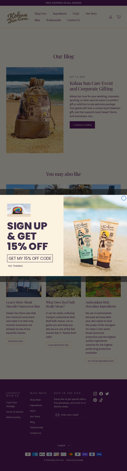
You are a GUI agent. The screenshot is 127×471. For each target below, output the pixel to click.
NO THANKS (15, 265)
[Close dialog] (124, 198)
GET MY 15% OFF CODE (30, 258)
